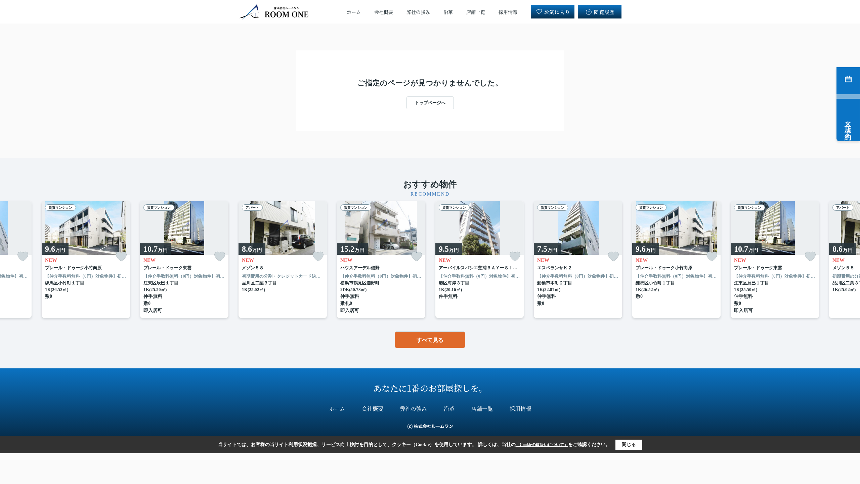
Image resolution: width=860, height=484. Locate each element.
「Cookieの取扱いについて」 (542, 444)
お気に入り (557, 11)
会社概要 (383, 11)
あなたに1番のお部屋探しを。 (430, 388)
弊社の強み (418, 11)
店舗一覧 (475, 11)
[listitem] (282, 259)
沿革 (448, 11)
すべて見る (430, 340)
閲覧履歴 (604, 11)
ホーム (354, 11)
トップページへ (430, 102)
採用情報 (508, 11)
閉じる (629, 444)
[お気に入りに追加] (22, 256)
